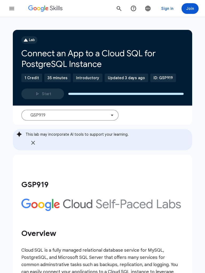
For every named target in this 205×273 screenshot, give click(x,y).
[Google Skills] (45, 8)
